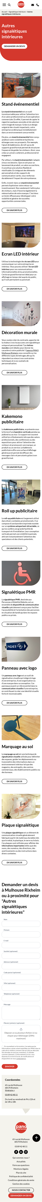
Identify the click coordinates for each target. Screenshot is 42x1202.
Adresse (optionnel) (11, 962)
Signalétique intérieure (17, 12)
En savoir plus (14, 210)
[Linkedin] (21, 1152)
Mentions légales (21, 1169)
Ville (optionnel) (9, 983)
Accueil (4, 12)
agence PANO (33, 350)
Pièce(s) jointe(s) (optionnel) (14, 1023)
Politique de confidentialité (21, 1176)
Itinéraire (9, 1090)
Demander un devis (14, 46)
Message (7, 1004)
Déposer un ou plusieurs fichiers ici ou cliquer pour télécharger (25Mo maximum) (21, 1036)
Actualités (21, 1161)
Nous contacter (21, 1190)
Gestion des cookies (21, 1184)
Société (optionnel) (11, 951)
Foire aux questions (21, 1165)
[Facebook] (16, 1152)
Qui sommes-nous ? (21, 1157)
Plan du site (21, 1172)
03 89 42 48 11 (11, 1094)
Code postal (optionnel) (12, 972)
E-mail (6, 941)
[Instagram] (26, 1152)
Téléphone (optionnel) (12, 994)
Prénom (6, 930)
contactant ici (21, 1059)
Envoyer (9, 1066)
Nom (5, 919)
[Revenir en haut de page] (36, 1138)
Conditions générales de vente (21, 1180)
